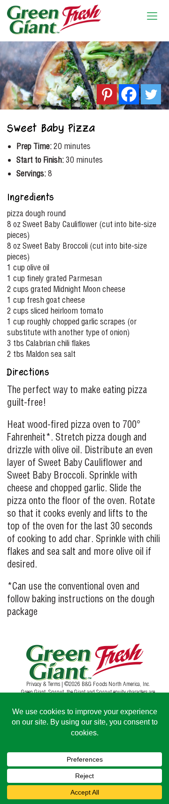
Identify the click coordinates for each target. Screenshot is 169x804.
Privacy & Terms (43, 683)
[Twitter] (151, 94)
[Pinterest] (107, 94)
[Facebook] (129, 94)
